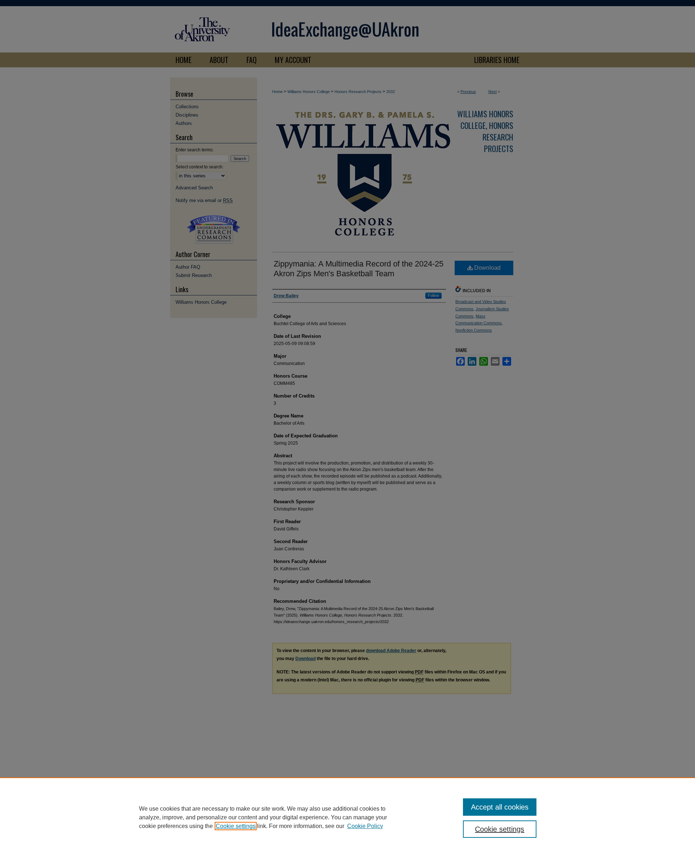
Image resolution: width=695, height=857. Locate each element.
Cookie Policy (365, 826)
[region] (347, 817)
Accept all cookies (499, 807)
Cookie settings (236, 826)
